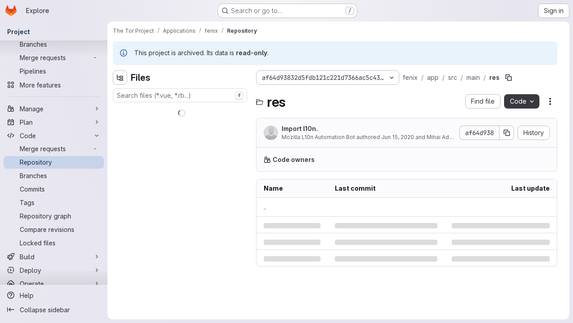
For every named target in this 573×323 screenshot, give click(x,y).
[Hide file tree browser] (120, 77)
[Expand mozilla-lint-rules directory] (120, 269)
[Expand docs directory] (120, 211)
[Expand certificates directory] (120, 183)
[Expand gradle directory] (120, 240)
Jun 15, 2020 (397, 137)
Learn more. (526, 159)
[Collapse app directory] (120, 125)
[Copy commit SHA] (507, 133)
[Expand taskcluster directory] (120, 283)
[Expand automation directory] (120, 154)
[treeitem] (181, 111)
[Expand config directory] (120, 197)
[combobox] (180, 95)
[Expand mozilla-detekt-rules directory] (120, 254)
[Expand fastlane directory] (120, 226)
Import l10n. (300, 128)
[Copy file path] (508, 77)
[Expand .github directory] (120, 111)
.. (265, 207)
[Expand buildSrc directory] (120, 168)
